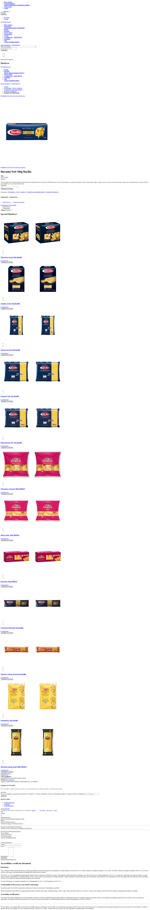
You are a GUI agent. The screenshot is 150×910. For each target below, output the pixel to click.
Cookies (55, 810)
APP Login (6, 11)
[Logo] (6, 67)
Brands (6, 29)
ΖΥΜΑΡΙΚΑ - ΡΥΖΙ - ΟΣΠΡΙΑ (13, 88)
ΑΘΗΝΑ (27, 5)
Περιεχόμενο (4, 856)
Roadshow (7, 39)
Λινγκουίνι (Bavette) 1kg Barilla (12, 628)
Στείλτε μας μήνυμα (18, 202)
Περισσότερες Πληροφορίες (8, 205)
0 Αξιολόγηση (5, 260)
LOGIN (6, 42)
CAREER (7, 804)
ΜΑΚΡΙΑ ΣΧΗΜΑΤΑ (10, 91)
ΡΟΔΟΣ (6, 5)
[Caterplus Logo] (6, 22)
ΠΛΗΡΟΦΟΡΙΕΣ (14, 42)
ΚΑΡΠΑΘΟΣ (21, 5)
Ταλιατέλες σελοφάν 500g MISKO (13, 489)
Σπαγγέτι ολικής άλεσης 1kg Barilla (13, 674)
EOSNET (33, 810)
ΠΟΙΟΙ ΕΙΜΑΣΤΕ (9, 802)
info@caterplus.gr (6, 45)
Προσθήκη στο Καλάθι (7, 189)
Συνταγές (7, 31)
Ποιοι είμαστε (8, 2)
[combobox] (9, 48)
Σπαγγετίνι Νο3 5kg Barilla (10, 350)
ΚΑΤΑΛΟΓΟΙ (17, 37)
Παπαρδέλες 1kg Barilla (9, 720)
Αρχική (6, 86)
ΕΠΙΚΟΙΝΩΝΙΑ (9, 806)
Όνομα (3, 844)
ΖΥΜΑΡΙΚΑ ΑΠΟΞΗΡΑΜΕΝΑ (13, 90)
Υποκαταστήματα (9, 3)
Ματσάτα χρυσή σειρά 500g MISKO (14, 767)
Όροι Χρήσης (42, 810)
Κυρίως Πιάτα (8, 73)
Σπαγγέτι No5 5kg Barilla (10, 396)
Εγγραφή (3, 795)
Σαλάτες (21, 73)
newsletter (3, 792)
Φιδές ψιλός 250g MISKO (10, 535)
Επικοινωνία (8, 7)
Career (6, 8)
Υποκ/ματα (7, 26)
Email (2, 846)
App (5, 40)
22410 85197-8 (16, 45)
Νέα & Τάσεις (8, 32)
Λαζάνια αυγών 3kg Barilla (10, 304)
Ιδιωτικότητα (49, 810)
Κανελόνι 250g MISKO (9, 581)
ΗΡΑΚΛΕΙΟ (12, 5)
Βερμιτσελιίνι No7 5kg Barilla (11, 443)
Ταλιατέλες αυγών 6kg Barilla (11, 257)
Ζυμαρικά (16, 73)
